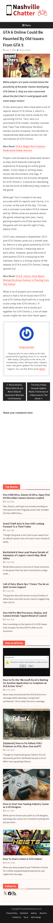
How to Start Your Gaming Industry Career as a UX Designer (26, 805)
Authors (34, 913)
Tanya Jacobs (25, 50)
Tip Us (26, 917)
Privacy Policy (11, 913)
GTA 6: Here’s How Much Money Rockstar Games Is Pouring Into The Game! (26, 280)
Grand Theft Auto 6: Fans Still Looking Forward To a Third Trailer (23, 525)
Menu (28, 25)
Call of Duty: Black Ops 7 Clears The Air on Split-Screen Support (26, 586)
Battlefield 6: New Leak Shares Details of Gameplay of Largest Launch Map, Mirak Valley (25, 555)
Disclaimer (24, 913)
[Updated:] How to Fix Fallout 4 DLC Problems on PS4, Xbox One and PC (22, 745)
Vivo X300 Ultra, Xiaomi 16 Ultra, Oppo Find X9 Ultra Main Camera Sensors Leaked (26, 496)
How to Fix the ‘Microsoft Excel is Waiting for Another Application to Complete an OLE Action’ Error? (25, 683)
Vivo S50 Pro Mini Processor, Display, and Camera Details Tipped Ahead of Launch (25, 614)
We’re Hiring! (36, 917)
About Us (43, 913)
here (42, 368)
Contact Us (16, 917)
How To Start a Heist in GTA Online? (22, 859)
